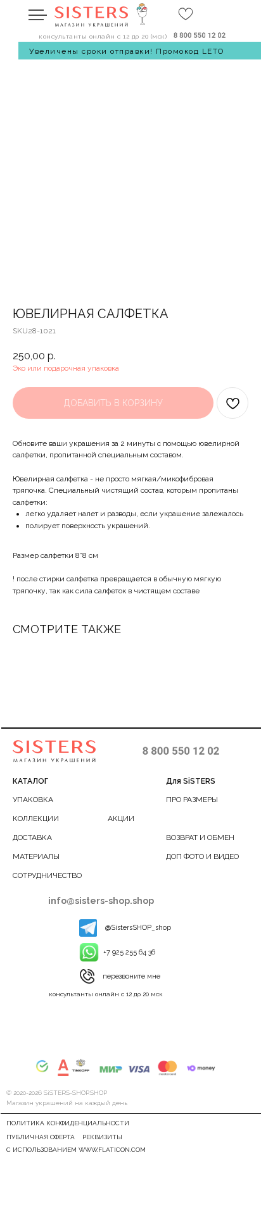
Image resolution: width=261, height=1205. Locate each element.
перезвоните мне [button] (131, 976)
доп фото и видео (202, 856)
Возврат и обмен (200, 837)
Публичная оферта (40, 1137)
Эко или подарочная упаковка (66, 368)
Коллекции (36, 818)
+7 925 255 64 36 (129, 952)
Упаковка (33, 799)
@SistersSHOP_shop (138, 928)
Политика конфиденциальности (67, 1123)
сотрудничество (47, 875)
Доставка (32, 837)
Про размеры (192, 799)
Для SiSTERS (190, 781)
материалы (36, 856)
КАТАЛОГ (30, 781)
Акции (121, 818)
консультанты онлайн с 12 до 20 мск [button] (106, 994)
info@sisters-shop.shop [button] (101, 901)
